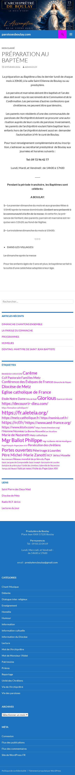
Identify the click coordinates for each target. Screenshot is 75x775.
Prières (6, 668)
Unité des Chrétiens (12, 680)
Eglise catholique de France (26, 391)
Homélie (6, 611)
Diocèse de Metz (16, 386)
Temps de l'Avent (9, 468)
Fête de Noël (31, 399)
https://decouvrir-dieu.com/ (25, 403)
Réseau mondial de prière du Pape (31, 459)
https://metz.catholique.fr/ (21, 418)
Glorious (46, 398)
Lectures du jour (10, 508)
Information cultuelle (13, 630)
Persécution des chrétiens (44, 445)
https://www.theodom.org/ (47, 427)
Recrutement (7, 459)
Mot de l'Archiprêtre (13, 649)
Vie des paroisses (11, 693)
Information (8, 624)
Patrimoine (8, 661)
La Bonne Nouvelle (35, 431)
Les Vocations (51, 431)
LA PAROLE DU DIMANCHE (17, 330)
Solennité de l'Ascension (49, 465)
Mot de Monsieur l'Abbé (15, 655)
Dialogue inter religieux (14, 599)
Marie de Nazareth (15, 435)
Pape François (8, 445)
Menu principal (71, 34)
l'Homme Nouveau (13, 431)
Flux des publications (13, 742)
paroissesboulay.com (16, 34)
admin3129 (31, 67)
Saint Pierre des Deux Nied (16, 489)
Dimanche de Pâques (62, 382)
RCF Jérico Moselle (58, 455)
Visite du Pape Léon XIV (45, 468)
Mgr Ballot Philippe (22, 440)
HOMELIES (8, 342)
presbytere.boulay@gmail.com (41, 562)
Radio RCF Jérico (11, 501)
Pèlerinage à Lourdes (47, 450)
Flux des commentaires (14, 748)
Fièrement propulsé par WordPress (45, 770)
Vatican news (24, 468)
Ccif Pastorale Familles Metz (21, 378)
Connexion (8, 736)
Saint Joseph (34, 462)
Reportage (7, 674)
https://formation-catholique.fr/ (15, 408)
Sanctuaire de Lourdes (50, 462)
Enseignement (9, 605)
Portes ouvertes (17, 449)
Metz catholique (38, 435)
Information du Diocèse (14, 636)
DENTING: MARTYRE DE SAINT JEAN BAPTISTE (28, 349)
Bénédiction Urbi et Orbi (12, 374)
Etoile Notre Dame (14, 399)
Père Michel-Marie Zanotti (24, 455)
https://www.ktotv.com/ (18, 427)
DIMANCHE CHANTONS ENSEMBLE (22, 324)
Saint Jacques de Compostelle (15, 462)
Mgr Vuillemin (49, 441)
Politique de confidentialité (14, 770)
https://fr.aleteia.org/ (25, 412)
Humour (6, 618)
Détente (6, 593)
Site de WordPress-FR (13, 754)
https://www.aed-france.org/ (48, 423)
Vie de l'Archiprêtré (12, 686)
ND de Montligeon (63, 441)
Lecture (6, 643)
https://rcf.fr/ (13, 422)
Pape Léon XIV (20, 445)
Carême (30, 372)
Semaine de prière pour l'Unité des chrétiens (20, 465)
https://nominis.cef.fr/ (54, 418)
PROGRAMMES (10, 336)
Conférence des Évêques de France (27, 382)
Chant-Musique (10, 586)
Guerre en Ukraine (64, 399)
